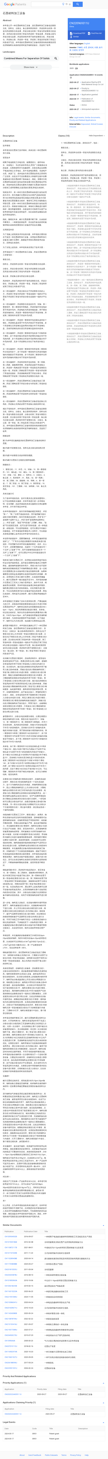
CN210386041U (11, 1302)
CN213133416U (11, 1324)
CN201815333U (11, 1269)
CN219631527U (11, 1357)
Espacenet (85, 124)
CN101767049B (11, 1253)
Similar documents (92, 117)
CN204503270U (11, 1335)
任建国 (75, 50)
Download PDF (79, 33)
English (87, 43)
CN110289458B (11, 1258)
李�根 (80, 47)
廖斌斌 (91, 47)
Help (87, 1455)
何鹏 (96, 47)
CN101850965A (11, 1280)
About (22, 1455)
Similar (76, 37)
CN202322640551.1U (13, 1394)
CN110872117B (11, 1247)
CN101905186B (11, 1242)
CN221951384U (11, 1297)
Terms (63, 1455)
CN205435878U (11, 1275)
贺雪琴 (81, 50)
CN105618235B (11, 1286)
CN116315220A (11, 1291)
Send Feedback (34, 1455)
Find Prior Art (96, 33)
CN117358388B (11, 1264)
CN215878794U (11, 1319)
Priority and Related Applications (82, 120)
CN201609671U (11, 1308)
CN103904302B (11, 1236)
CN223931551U (11, 1368)
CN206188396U (11, 1363)
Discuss (72, 127)
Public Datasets (51, 1455)
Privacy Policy (75, 1455)
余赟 (85, 47)
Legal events (79, 117)
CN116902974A (11, 1352)
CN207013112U (11, 1346)
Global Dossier (97, 124)
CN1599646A (10, 1341)
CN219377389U (11, 1330)
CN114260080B (11, 1313)
